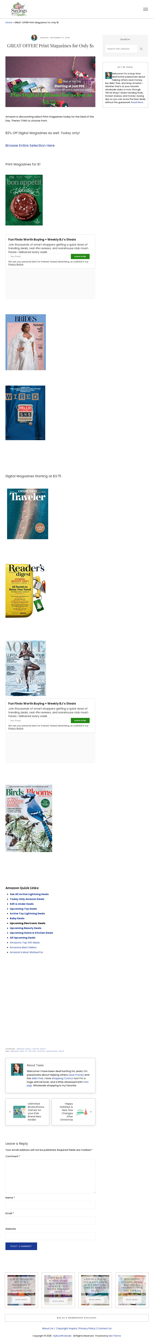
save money (76, 1075)
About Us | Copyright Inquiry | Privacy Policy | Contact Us (77, 1328)
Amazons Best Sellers (23, 947)
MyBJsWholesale (62, 1335)
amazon (14, 1051)
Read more (23, 1300)
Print (61, 1051)
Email (9, 1213)
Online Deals (39, 1049)
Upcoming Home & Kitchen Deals (31, 933)
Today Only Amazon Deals (27, 899)
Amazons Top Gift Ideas (25, 942)
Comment (12, 1156)
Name (10, 1197)
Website (10, 1229)
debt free (37, 1078)
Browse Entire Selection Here (30, 145)
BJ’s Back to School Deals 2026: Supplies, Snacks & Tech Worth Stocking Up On (58, 1284)
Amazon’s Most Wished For (26, 952)
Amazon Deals (24, 1049)
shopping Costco (62, 1078)
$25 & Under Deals (22, 904)
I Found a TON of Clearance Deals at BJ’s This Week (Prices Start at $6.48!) (95, 1285)
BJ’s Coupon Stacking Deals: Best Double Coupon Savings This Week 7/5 (132, 1285)
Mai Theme (115, 1335)
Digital (41, 1051)
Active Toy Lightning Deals (28, 913)
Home (8, 22)
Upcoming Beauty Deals (25, 928)
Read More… (137, 102)
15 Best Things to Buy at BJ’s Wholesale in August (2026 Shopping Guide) (21, 1285)
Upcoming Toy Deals (23, 909)
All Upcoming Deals (23, 937)
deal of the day (28, 1051)
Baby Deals (17, 918)
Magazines (51, 1051)
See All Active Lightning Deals (29, 894)
